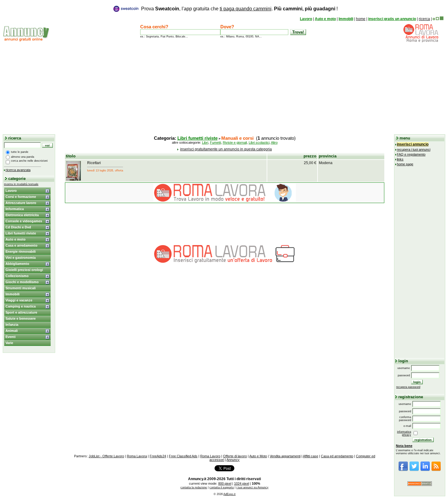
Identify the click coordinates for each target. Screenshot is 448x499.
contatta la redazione (193, 487)
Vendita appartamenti (285, 456)
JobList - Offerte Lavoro (106, 456)
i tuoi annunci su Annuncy (252, 487)
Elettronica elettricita (22, 215)
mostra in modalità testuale (21, 184)
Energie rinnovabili (20, 251)
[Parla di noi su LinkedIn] (425, 470)
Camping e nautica (20, 306)
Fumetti (215, 142)
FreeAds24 (158, 456)
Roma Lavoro (210, 456)
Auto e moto (325, 19)
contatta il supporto (221, 487)
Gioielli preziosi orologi (24, 270)
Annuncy (233, 460)
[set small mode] (434, 19)
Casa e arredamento (21, 245)
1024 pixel (241, 483)
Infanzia (11, 324)
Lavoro (306, 19)
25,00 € (310, 163)
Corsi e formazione (20, 197)
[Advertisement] (224, 88)
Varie (9, 343)
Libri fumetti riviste (20, 233)
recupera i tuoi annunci (413, 149)
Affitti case (310, 456)
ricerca (424, 19)
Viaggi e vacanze (18, 300)
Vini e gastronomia (20, 257)
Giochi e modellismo (22, 282)
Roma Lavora (137, 456)
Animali (11, 330)
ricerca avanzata (17, 170)
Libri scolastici (259, 142)
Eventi (10, 337)
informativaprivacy (404, 433)
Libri (205, 142)
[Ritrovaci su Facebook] (403, 470)
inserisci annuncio (412, 144)
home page (405, 164)
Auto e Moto (258, 456)
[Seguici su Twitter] (414, 470)
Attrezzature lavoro (20, 203)
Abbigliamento (17, 263)
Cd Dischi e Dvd (18, 227)
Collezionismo (17, 276)
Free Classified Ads (183, 456)
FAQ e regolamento (411, 154)
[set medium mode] (437, 19)
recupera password (408, 386)
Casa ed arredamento (337, 456)
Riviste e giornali (235, 142)
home (360, 19)
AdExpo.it (229, 494)
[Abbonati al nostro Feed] (436, 470)
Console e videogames (23, 221)
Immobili (346, 19)
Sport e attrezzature (21, 312)
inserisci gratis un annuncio (392, 19)
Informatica (14, 209)
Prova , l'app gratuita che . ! (239, 8)
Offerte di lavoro (235, 456)
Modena (325, 163)
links (400, 159)
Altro (274, 142)
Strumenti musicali (20, 288)
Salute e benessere (20, 318)
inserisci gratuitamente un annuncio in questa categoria (226, 149)
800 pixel (224, 483)
